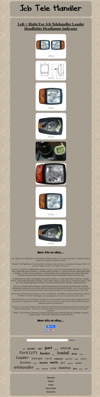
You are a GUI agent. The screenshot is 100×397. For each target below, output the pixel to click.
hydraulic (70, 363)
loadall (63, 353)
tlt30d (53, 368)
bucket (45, 353)
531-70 (56, 349)
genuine (68, 358)
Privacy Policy (51, 388)
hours (35, 363)
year (76, 359)
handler (31, 348)
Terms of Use (50, 392)
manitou (65, 368)
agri (40, 348)
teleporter (58, 358)
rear (53, 354)
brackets (25, 362)
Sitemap (51, 381)
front (74, 353)
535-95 (48, 358)
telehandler (24, 367)
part (48, 347)
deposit (76, 349)
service (78, 363)
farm (75, 369)
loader (22, 358)
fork (63, 362)
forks (80, 369)
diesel (81, 354)
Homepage (51, 377)
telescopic (37, 358)
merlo (54, 362)
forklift (28, 353)
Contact (51, 384)
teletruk (65, 348)
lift (24, 349)
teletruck (45, 369)
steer (86, 369)
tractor (44, 362)
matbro (83, 359)
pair (38, 369)
